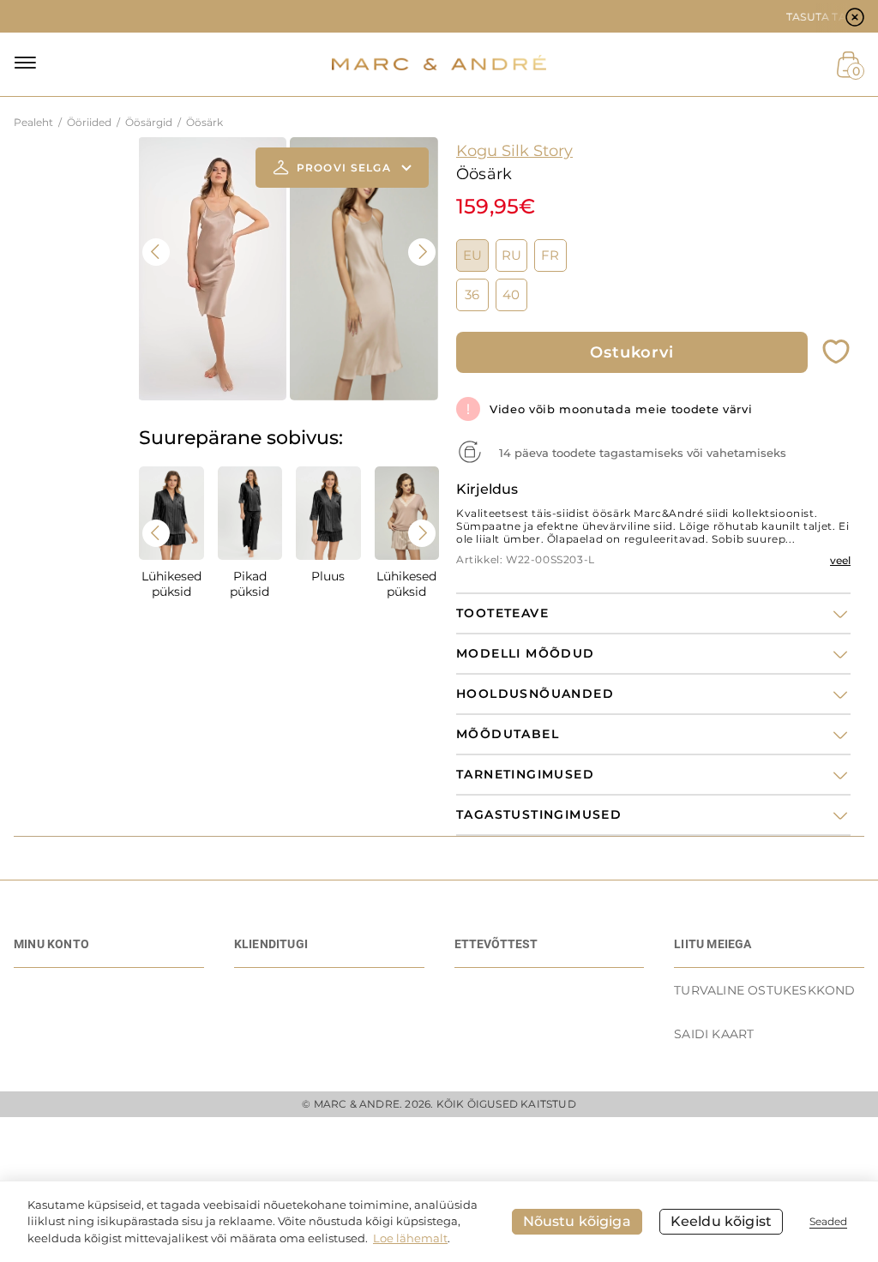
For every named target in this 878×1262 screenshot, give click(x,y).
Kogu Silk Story (514, 150)
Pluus (328, 576)
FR (550, 255)
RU (511, 255)
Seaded (828, 1221)
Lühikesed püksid (171, 583)
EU (472, 255)
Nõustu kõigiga (577, 1221)
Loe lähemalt (410, 1238)
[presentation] (156, 252)
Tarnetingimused (525, 774)
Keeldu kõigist (721, 1221)
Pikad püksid (249, 583)
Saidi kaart (714, 1034)
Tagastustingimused (539, 815)
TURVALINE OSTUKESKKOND (764, 990)
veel (840, 560)
